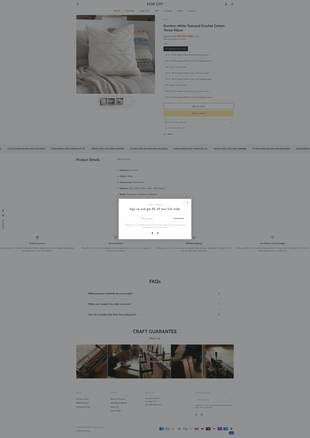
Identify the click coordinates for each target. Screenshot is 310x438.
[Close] (187, 202)
